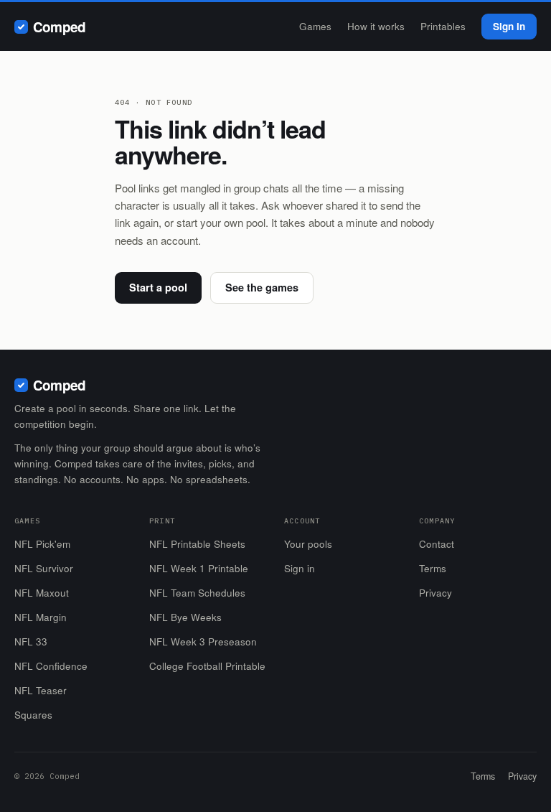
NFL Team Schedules (197, 592)
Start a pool (158, 287)
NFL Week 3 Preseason (203, 641)
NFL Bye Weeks (185, 617)
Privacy (435, 592)
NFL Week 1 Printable (198, 568)
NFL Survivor (43, 568)
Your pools (308, 544)
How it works (376, 26)
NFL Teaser (40, 690)
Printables (443, 26)
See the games (261, 287)
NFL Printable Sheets (197, 544)
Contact (436, 544)
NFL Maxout (41, 592)
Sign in (509, 26)
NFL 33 (30, 641)
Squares (33, 715)
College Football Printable (207, 666)
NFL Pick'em (42, 544)
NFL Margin (40, 617)
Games (315, 26)
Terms (432, 568)
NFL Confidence (51, 666)
